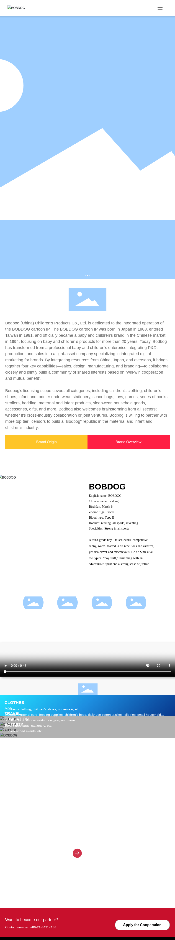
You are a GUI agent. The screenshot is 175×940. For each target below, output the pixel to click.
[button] (85, 275)
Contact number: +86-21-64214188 (30, 927)
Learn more (92, 843)
